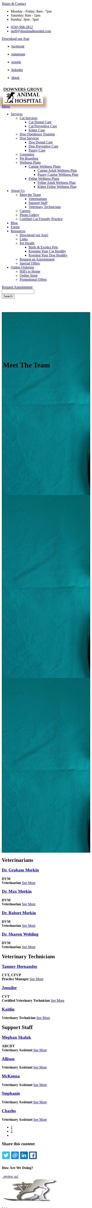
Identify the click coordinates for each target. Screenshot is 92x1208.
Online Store (29, 275)
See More (29, 883)
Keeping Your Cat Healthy (47, 251)
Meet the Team (30, 195)
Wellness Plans (30, 162)
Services (17, 114)
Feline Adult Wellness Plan (56, 183)
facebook (17, 46)
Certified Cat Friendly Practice (41, 219)
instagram (18, 54)
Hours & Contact (14, 4)
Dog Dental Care (41, 142)
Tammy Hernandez (19, 966)
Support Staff (38, 203)
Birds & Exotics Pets (43, 247)
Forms (15, 227)
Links (24, 239)
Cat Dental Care (40, 122)
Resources (18, 231)
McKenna (11, 1076)
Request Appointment (17, 287)
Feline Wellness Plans (44, 178)
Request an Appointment (37, 259)
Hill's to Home (30, 271)
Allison (8, 1058)
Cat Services (28, 118)
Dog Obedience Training (37, 134)
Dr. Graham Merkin (20, 870)
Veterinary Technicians (45, 207)
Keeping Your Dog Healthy (48, 255)
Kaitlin (8, 1009)
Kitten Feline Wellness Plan (57, 187)
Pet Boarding (29, 158)
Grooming (27, 154)
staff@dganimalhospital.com (31, 31)
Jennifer (9, 987)
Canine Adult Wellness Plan (57, 170)
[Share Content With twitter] (6, 1155)
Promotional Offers (33, 279)
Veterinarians (38, 199)
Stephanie (11, 1093)
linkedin (17, 70)
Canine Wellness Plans (45, 166)
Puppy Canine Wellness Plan (58, 174)
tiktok (15, 78)
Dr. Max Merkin (17, 891)
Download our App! (34, 235)
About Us (18, 191)
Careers (25, 211)
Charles (9, 1110)
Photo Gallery (29, 215)
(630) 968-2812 (22, 27)
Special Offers (30, 263)
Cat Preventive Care (43, 126)
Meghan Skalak (16, 1037)
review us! (10, 1176)
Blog (14, 223)
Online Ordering (22, 267)
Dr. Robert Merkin (19, 912)
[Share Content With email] (15, 1155)
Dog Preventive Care (43, 146)
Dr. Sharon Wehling (20, 934)
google (16, 62)
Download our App (15, 39)
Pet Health (27, 243)
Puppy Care (37, 150)
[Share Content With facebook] (33, 1155)
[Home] (23, 102)
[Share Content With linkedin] (24, 1155)
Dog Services (29, 138)
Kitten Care (37, 130)
